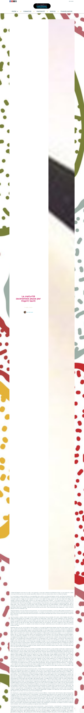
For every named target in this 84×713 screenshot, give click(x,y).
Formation (27, 11)
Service (52, 11)
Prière (14, 11)
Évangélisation (66, 11)
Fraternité (41, 11)
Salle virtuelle (71, 1)
